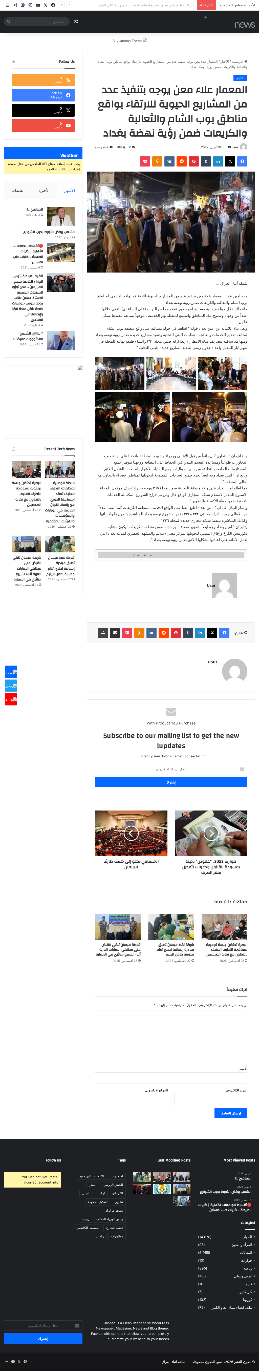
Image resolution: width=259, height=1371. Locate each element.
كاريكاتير (246, 1292)
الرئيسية (238, 61)
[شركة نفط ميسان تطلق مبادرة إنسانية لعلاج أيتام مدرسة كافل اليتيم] (171, 927)
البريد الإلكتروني (236, 1090)
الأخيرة (44, 190)
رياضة (247, 1268)
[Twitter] (11, 685)
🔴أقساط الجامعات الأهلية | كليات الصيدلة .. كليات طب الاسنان (28, 254)
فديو (249, 1284)
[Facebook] (11, 672)
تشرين (119, 1202)
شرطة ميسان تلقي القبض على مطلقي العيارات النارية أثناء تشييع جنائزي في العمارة (135, 5)
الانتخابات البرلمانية (91, 1176)
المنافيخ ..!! (35, 209)
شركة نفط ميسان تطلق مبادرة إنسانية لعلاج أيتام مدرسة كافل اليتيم (175, 950)
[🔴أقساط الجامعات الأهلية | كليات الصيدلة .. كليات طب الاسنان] (61, 252)
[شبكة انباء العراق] (217, 21)
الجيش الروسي (113, 1185)
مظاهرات (117, 1236)
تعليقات (17, 190)
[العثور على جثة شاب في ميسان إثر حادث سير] (162, 1189)
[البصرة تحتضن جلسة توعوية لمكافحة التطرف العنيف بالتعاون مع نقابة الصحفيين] (224, 927)
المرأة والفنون (241, 1245)
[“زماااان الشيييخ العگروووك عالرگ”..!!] (61, 340)
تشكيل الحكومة (97, 1202)
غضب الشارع (114, 1228)
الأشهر (69, 190)
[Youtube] (11, 699)
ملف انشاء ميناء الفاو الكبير (232, 1307)
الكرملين (117, 1193)
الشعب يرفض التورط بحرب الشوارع (49, 232)
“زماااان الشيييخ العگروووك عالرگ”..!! (28, 336)
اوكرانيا (100, 1193)
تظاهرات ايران (114, 1210)
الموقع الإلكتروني (156, 1090)
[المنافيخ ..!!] (61, 216)
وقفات (100, 1236)
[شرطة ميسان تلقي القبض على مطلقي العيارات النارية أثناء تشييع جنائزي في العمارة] (118, 927)
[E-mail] (238, 611)
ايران (85, 1193)
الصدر (92, 1185)
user (235, 147)
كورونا (247, 1300)
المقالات (246, 1253)
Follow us (53, 1160)
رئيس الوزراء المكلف (109, 1219)
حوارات (246, 1260)
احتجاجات (117, 1176)
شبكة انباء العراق (173, 1362)
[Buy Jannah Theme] (130, 40)
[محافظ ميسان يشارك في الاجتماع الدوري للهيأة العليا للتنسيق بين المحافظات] (142, 1189)
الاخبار (225, 61)
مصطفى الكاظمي (87, 1228)
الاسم (243, 1069)
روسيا (85, 1219)
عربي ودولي (243, 1276)
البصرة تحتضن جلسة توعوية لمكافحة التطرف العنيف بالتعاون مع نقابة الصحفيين (226, 950)
